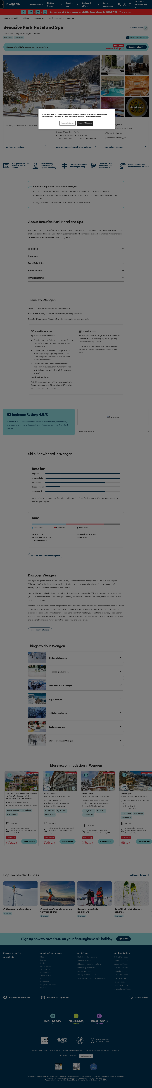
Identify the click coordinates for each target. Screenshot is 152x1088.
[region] (76, 119)
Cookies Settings (67, 123)
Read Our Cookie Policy (93, 117)
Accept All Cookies (85, 123)
